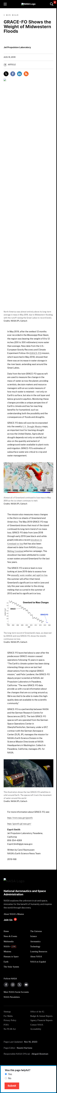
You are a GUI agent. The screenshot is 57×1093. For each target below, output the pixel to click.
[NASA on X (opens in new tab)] (19, 984)
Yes (10, 1074)
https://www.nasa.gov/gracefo (20, 818)
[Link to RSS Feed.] (26, 73)
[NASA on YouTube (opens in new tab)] (26, 984)
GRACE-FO (35, 353)
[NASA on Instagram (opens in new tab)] (12, 984)
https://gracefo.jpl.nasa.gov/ (19, 823)
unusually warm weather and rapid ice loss (29, 575)
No (9, 1078)
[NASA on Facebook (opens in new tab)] (6, 984)
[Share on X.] (6, 73)
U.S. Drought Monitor (32, 426)
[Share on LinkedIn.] (19, 73)
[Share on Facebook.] (12, 73)
